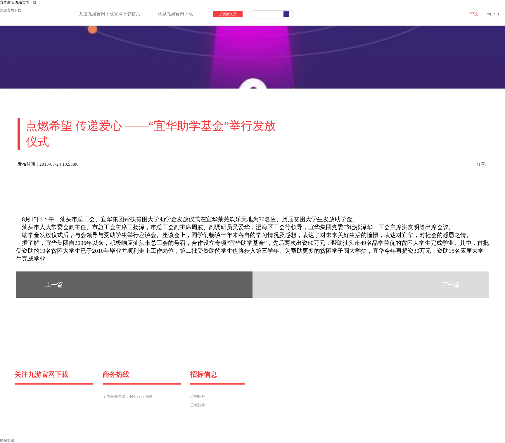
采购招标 (197, 396)
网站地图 (7, 440)
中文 (474, 13)
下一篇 (451, 284)
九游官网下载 (10, 10)
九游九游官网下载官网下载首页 (109, 13)
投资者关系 (228, 14)
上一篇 (54, 284)
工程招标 (197, 405)
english (492, 13)
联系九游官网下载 (175, 13)
